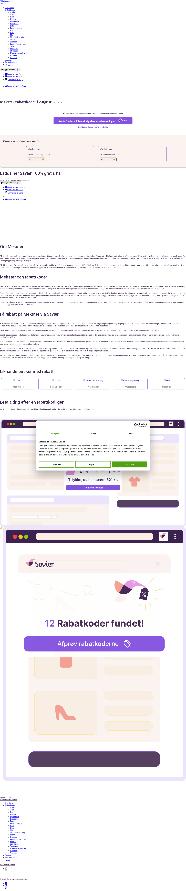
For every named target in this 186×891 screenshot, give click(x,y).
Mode (12, 39)
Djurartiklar (14, 21)
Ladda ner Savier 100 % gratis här (93, 127)
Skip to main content (8, 1)
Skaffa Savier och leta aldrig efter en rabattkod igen (87, 121)
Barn (12, 17)
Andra (12, 12)
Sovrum (13, 46)
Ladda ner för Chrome (16, 74)
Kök (12, 33)
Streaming (14, 51)
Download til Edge (15, 80)
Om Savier (9, 8)
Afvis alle (57, 464)
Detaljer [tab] (93, 433)
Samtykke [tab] (55, 433)
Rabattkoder (10, 10)
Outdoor (13, 42)
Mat (11, 35)
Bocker (13, 19)
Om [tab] (130, 433)
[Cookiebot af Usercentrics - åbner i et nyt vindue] (136, 425)
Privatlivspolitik (11, 62)
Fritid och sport (16, 28)
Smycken (14, 48)
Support (8, 60)
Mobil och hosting (17, 37)
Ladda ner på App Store (16, 86)
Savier (2, 3)
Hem (12, 30)
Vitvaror (13, 58)
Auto (12, 14)
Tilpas (91, 464)
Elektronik (14, 23)
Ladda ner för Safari (15, 76)
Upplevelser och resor (19, 53)
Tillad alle (129, 464)
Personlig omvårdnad (18, 44)
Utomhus (13, 55)
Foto (12, 26)
